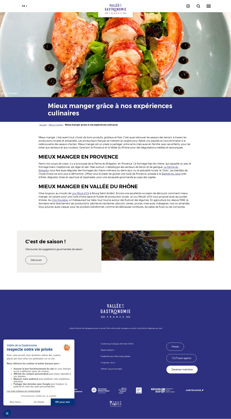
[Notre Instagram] (188, 6)
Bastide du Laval (171, 173)
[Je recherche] (198, 6)
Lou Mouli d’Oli (80, 193)
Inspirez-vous (108, 362)
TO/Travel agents (181, 358)
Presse (175, 346)
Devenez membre (182, 369)
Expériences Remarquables (115, 356)
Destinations (107, 350)
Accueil (42, 125)
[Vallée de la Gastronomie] (115, 8)
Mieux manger (56, 125)
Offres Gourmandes (111, 369)
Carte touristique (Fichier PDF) (117, 344)
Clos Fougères (60, 200)
